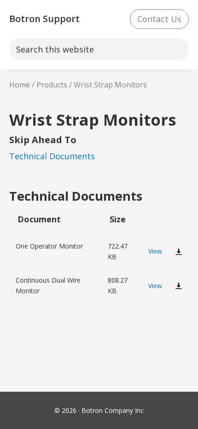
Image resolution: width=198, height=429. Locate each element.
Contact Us (159, 18)
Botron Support (44, 18)
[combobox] (99, 49)
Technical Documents (52, 156)
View (155, 251)
